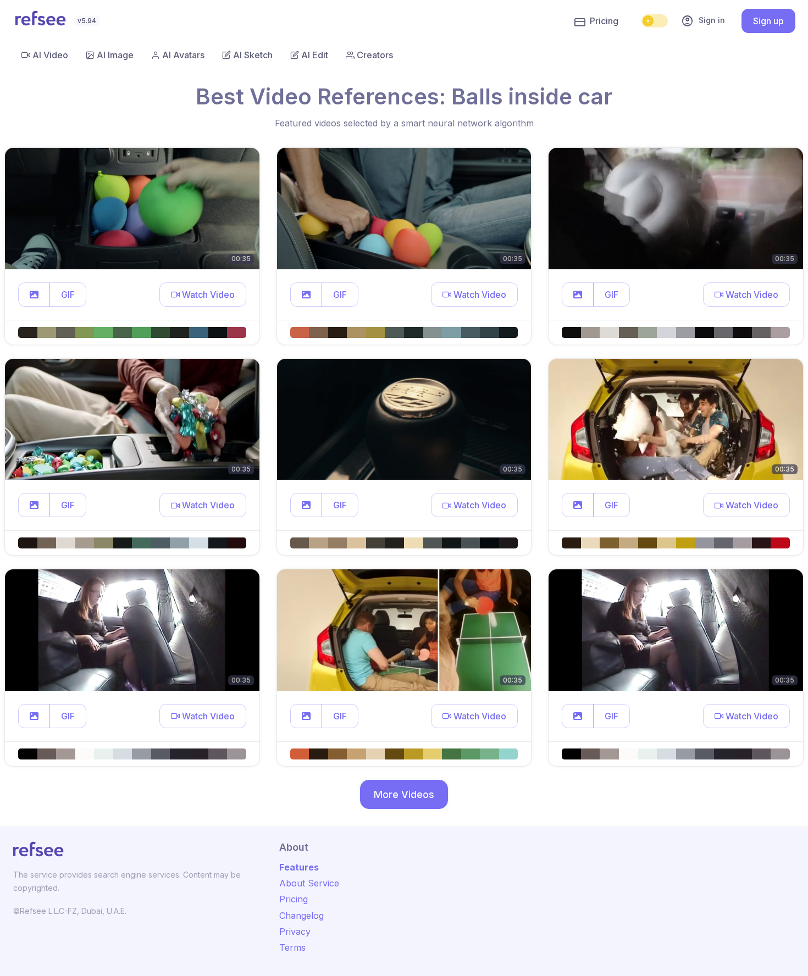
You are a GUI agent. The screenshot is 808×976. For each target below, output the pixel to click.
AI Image (115, 54)
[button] (34, 294)
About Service (309, 883)
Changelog (301, 915)
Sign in (703, 20)
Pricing (604, 20)
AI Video (50, 54)
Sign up (768, 20)
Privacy (295, 931)
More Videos (404, 794)
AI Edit (314, 54)
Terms (292, 947)
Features (299, 867)
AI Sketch (253, 54)
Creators (375, 54)
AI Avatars (183, 54)
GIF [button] (68, 294)
